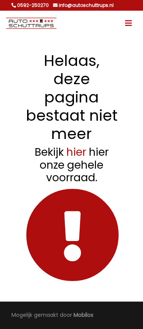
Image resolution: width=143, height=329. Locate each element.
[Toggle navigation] (128, 23)
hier (76, 152)
